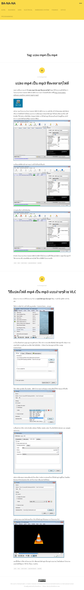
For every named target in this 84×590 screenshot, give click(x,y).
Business (11, 10)
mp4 (19, 263)
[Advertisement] (42, 36)
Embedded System (42, 10)
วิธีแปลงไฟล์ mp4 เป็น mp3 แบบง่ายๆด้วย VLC (42, 291)
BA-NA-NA (8, 3)
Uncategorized (43, 77)
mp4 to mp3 (24, 263)
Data (19, 10)
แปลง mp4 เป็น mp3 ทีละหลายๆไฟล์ (42, 83)
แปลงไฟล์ (39, 263)
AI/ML (3, 10)
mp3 (15, 263)
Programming (7, 16)
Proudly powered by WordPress (32, 586)
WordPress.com (55, 586)
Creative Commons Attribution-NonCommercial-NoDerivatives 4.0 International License (50, 584)
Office (63, 10)
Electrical (28, 10)
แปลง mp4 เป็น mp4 (32, 263)
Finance (55, 10)
